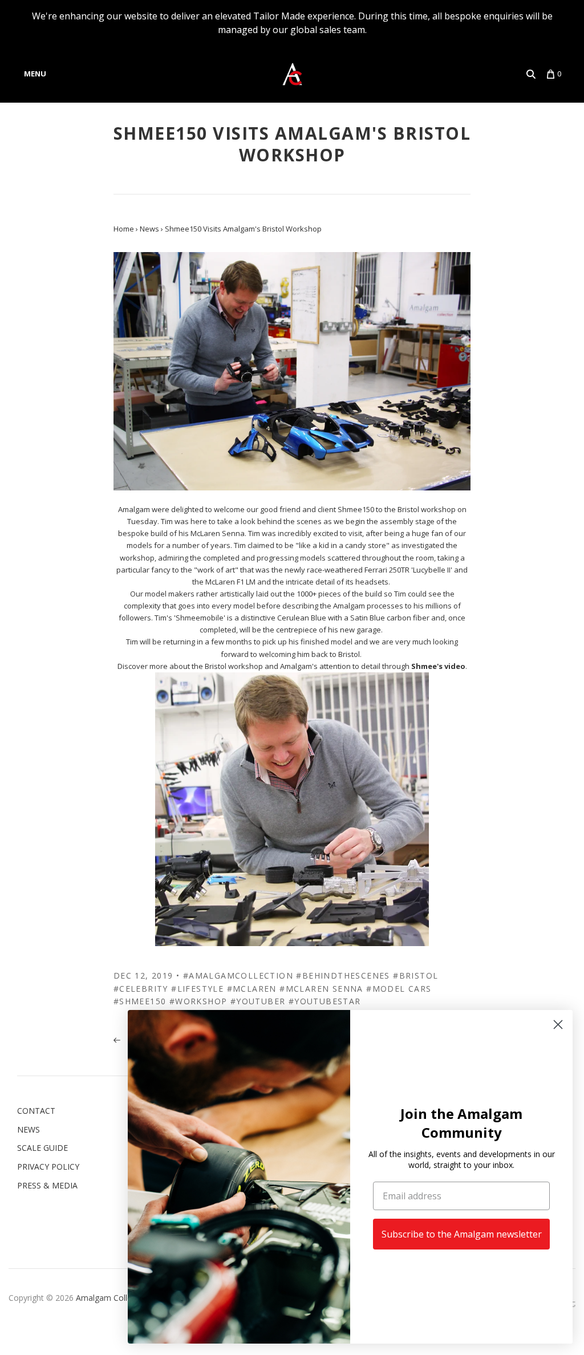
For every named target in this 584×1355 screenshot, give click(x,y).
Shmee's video (438, 666)
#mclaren (252, 988)
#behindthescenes (343, 975)
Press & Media (47, 1185)
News (28, 1129)
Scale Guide (42, 1147)
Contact (36, 1110)
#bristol (415, 975)
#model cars (398, 988)
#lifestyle (197, 988)
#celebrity (140, 988)
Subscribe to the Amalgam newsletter (462, 1234)
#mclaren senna (321, 988)
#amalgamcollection (238, 975)
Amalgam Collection (113, 1297)
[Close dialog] (558, 1024)
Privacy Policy (48, 1166)
